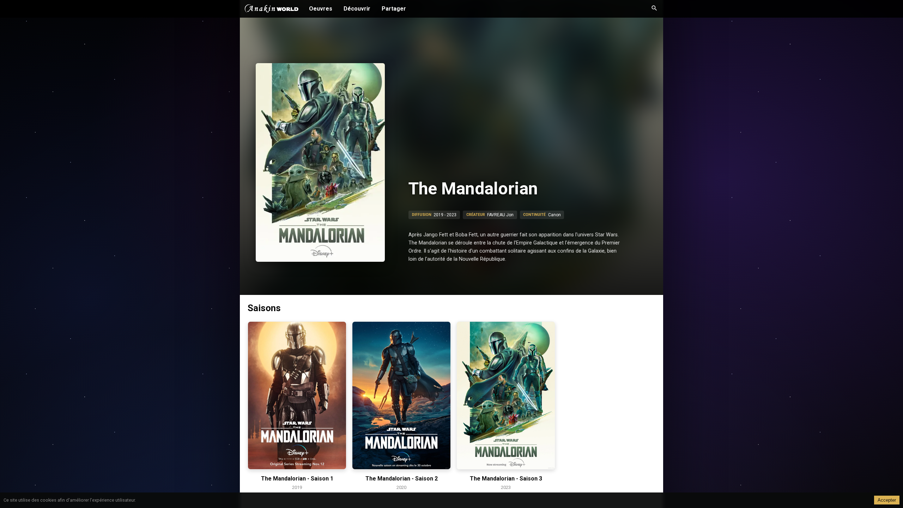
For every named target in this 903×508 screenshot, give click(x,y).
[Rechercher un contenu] (654, 9)
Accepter (887, 500)
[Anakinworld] (271, 10)
